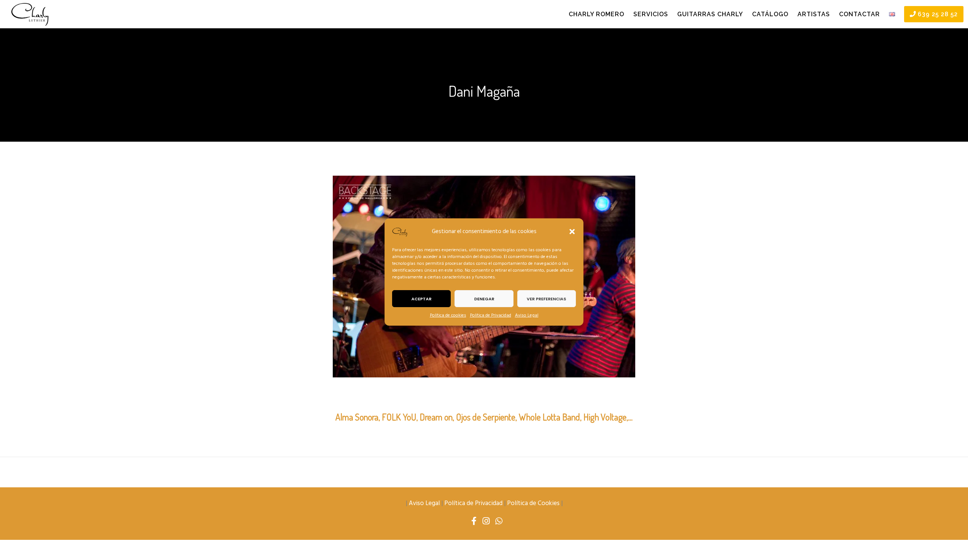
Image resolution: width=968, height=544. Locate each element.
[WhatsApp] (499, 521)
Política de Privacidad (490, 315)
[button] (572, 231)
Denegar (484, 299)
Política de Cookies (533, 503)
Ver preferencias (546, 299)
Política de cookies (448, 315)
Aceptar (421, 299)
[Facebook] (474, 521)
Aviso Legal (526, 315)
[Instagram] (486, 521)
